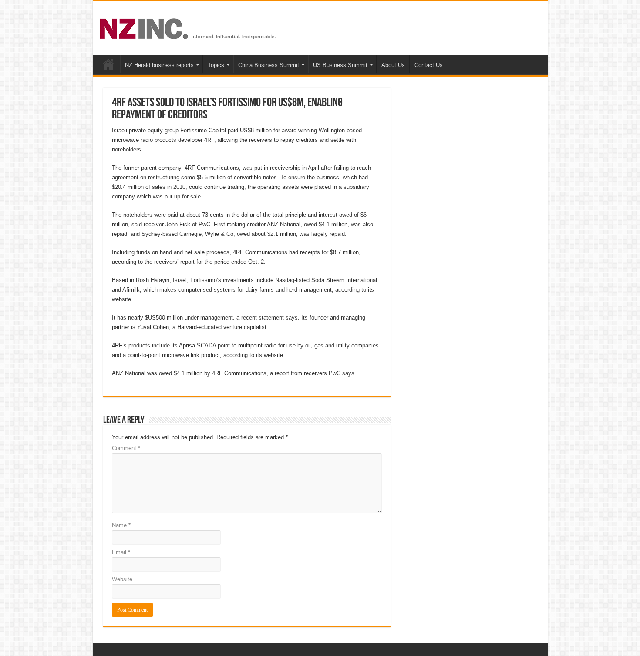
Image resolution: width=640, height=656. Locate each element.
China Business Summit (268, 65)
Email (121, 552)
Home (108, 64)
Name (121, 525)
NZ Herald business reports (159, 65)
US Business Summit (340, 65)
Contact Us (428, 65)
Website (122, 579)
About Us (393, 65)
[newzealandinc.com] (189, 27)
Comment (126, 448)
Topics (216, 65)
